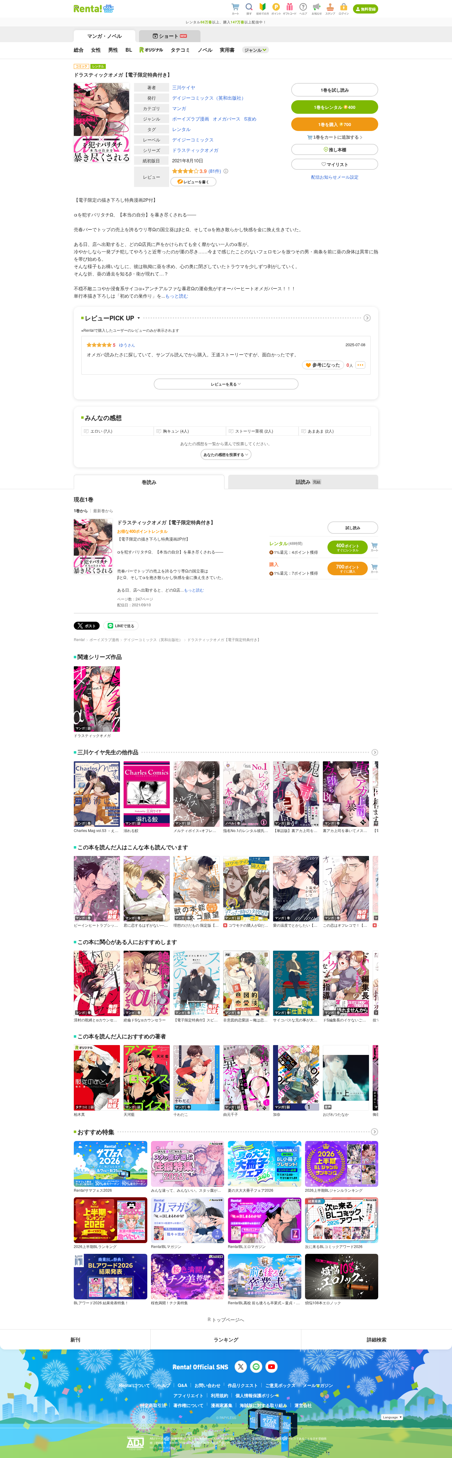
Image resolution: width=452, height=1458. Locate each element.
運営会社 (303, 1405)
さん (127, 345)
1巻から (81, 510)
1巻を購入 (334, 124)
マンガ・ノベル (104, 35)
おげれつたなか (336, 1114)
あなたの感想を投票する (224, 454)
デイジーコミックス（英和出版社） (209, 97)
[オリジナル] (151, 50)
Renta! (79, 639)
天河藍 (129, 1114)
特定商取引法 (153, 1405)
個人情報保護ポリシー (257, 1395)
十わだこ (180, 1114)
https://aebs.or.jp (160, 1447)
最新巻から (103, 510)
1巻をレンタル (334, 107)
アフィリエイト (188, 1395)
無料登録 (368, 9)
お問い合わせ (207, 1385)
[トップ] (88, 8)
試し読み (353, 527)
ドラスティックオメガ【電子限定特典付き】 (166, 522)
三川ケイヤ (183, 87)
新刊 (75, 1339)
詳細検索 (377, 1339)
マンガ (179, 108)
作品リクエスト (243, 1385)
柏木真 (79, 1114)
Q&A (182, 1385)
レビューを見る (224, 384)
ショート (172, 35)
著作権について (188, 1405)
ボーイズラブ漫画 (190, 118)
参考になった (326, 364)
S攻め (250, 118)
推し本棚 (337, 149)
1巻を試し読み (335, 90)
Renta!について (134, 1385)
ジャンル (253, 50)
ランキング (226, 1339)
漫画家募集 (221, 1405)
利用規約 (219, 1395)
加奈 (276, 1114)
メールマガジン (318, 1385)
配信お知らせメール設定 (335, 177)
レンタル (181, 129)
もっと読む (176, 295)
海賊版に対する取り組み (263, 1405)
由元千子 (230, 1114)
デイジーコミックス (193, 139)
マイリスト (337, 164)
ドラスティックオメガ (195, 150)
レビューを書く (196, 181)
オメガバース (226, 118)
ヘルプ (163, 1385)
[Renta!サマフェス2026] (108, 9)
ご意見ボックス (280, 1385)
